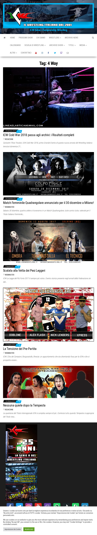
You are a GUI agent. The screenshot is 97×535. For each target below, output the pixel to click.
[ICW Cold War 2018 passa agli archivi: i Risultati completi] (48, 97)
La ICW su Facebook (49, 53)
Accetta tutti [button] (29, 529)
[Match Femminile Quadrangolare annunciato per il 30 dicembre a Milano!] (48, 173)
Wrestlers (54, 37)
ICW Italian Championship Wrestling (48, 30)
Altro (13, 53)
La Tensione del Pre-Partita (20, 349)
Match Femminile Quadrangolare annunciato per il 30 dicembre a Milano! (48, 203)
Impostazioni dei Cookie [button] (13, 529)
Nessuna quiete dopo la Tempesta (24, 405)
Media (82, 45)
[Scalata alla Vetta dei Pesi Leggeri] (48, 241)
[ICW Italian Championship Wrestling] (4, 38)
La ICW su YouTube (36, 53)
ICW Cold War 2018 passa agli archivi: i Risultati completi (38, 135)
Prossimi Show (26, 37)
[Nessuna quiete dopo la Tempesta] (48, 382)
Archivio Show (56, 45)
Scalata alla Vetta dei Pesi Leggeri (24, 270)
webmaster (9, 207)
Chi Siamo (40, 37)
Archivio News (71, 37)
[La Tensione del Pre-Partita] (48, 314)
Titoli (71, 45)
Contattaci (26, 53)
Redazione (9, 139)
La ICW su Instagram (43, 53)
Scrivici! (68, 53)
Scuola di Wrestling (34, 45)
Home (12, 37)
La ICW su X (55, 53)
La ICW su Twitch (61, 53)
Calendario (15, 45)
